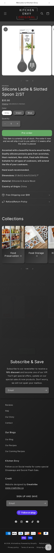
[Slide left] (21, 81)
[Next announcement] (49, 3)
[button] (5, 13)
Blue (30, 113)
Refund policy (44, 543)
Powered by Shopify (29, 543)
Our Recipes (11, 445)
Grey (7, 113)
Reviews (9, 405)
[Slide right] (33, 81)
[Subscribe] (46, 390)
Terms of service (27, 547)
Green (18, 113)
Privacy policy (13, 547)
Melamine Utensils (13, 322)
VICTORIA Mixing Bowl (36, 323)
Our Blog (9, 439)
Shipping (5, 104)
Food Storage (36, 253)
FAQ (7, 411)
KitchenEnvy (16, 543)
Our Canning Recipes (15, 451)
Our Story (9, 417)
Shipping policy (43, 547)
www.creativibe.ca (14, 488)
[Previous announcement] (5, 3)
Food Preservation (12, 254)
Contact (9, 423)
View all (27, 351)
